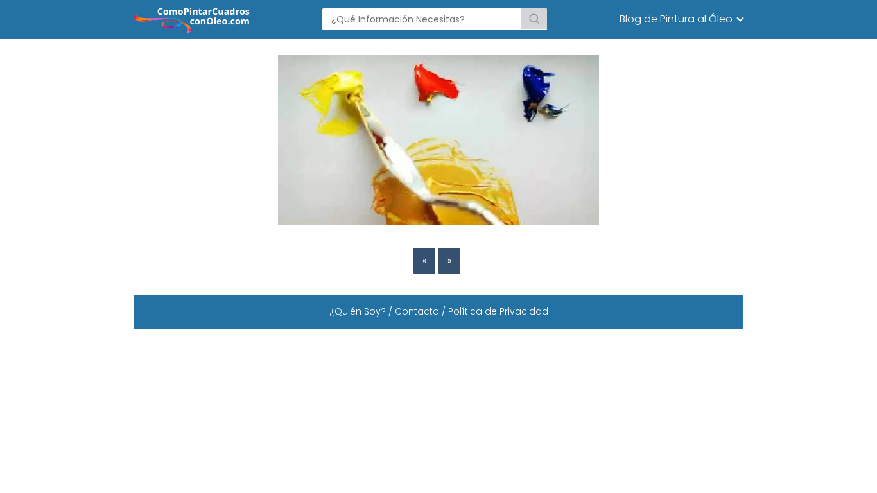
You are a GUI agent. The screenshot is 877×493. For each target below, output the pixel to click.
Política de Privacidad (498, 311)
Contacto (417, 311)
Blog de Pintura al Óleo (676, 19)
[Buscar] (534, 18)
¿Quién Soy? (357, 311)
